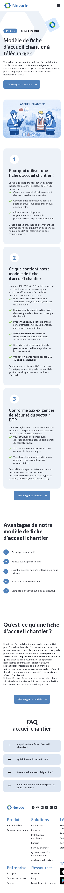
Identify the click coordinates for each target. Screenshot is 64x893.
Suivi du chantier (39, 847)
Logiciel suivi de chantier (43, 883)
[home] (15, 5)
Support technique (16, 878)
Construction (37, 825)
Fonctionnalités (15, 825)
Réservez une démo (17, 830)
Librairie (35, 873)
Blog (33, 878)
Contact (11, 883)
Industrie (35, 830)
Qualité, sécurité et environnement (41, 854)
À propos (11, 873)
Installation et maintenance (38, 836)
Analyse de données (42, 860)
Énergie (35, 842)
